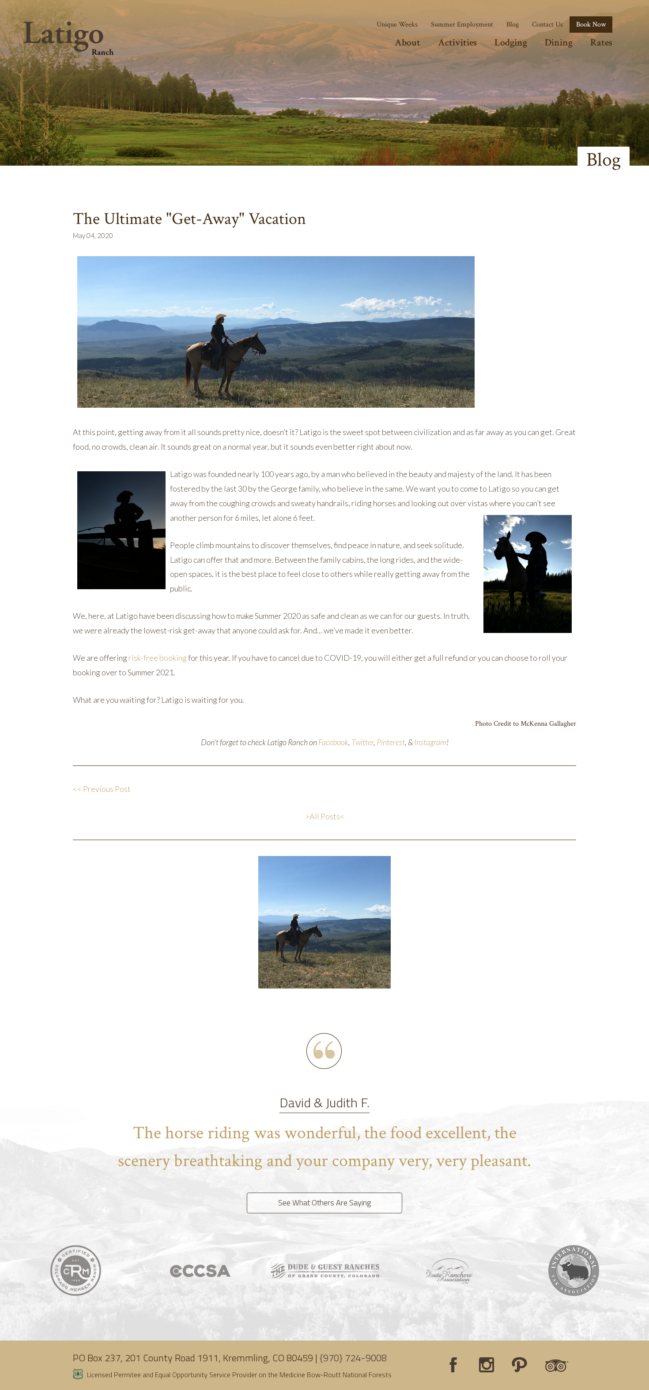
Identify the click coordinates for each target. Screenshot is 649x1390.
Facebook (333, 742)
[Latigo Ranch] (68, 38)
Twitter (362, 742)
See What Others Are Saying (324, 1202)
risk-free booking (157, 658)
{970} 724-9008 (353, 1357)
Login (11, 1379)
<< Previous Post (102, 789)
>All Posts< (324, 816)
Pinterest (391, 742)
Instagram (430, 742)
